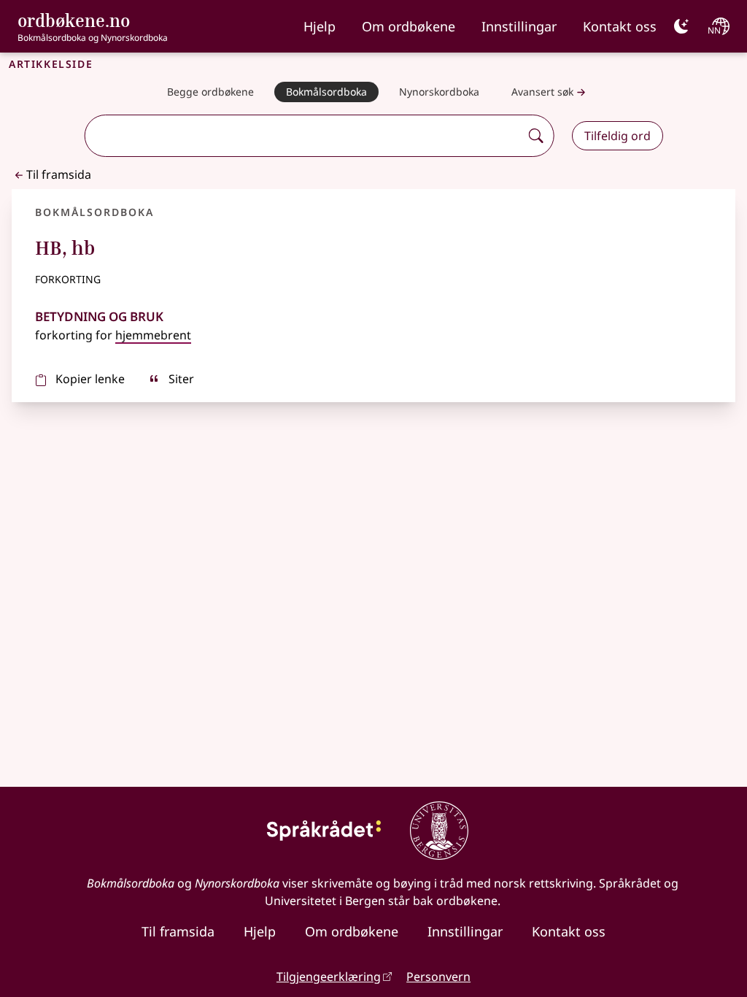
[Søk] (536, 136)
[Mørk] (681, 26)
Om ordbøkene (408, 26)
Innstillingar (519, 26)
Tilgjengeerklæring (328, 977)
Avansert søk (542, 92)
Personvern (438, 977)
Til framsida (58, 174)
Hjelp (319, 26)
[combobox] (304, 135)
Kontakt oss (620, 26)
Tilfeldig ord (617, 136)
